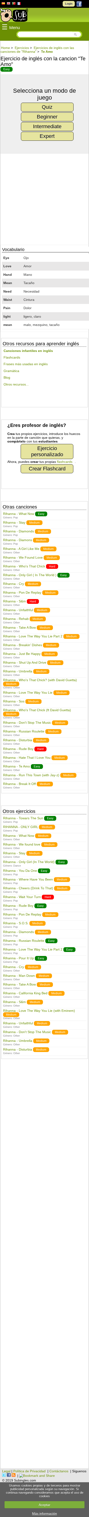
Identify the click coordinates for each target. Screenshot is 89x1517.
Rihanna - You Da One (20, 870)
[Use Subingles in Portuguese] (14, 4)
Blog (7, 377)
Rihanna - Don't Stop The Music (27, 722)
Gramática (11, 371)
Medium (34, 522)
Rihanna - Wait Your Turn (22, 897)
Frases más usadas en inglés (26, 364)
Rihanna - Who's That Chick (24, 566)
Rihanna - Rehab (16, 619)
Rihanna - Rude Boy (18, 749)
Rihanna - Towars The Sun (23, 818)
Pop (15, 517)
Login (68, 3)
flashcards (64, 462)
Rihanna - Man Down (19, 976)
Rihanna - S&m (14, 601)
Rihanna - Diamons (17, 540)
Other (16, 552)
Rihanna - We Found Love (23, 557)
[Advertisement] (44, 1266)
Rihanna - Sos (13, 701)
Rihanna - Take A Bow (19, 627)
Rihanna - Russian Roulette (23, 731)
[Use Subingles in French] (19, 4)
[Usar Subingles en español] (3, 4)
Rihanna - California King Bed (25, 993)
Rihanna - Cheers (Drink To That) (28, 888)
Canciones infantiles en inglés (28, 351)
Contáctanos (58, 1471)
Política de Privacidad (29, 1471)
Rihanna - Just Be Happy (22, 654)
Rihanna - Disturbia (17, 740)
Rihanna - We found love (21, 844)
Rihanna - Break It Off (19, 784)
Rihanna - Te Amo (16, 766)
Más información (44, 1513)
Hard (52, 566)
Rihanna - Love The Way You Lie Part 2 (32, 636)
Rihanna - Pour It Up (18, 958)
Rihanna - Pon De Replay (22, 592)
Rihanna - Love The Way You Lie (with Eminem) (39, 1011)
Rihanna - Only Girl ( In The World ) (29, 575)
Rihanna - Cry (13, 584)
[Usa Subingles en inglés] (8, 4)
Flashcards (12, 357)
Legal (6, 1471)
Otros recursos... (16, 384)
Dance (17, 865)
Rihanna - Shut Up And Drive (24, 662)
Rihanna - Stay (14, 522)
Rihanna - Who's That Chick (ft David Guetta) (37, 710)
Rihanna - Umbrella (17, 671)
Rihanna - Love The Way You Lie (27, 692)
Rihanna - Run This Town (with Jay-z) (31, 775)
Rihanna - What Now (18, 514)
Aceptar (44, 1505)
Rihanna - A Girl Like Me (21, 549)
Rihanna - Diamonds (18, 531)
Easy (6, 69)
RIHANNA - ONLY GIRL (20, 827)
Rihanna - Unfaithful (18, 610)
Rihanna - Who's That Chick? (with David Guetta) (40, 680)
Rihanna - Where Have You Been (28, 879)
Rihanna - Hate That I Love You (27, 757)
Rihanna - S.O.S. (15, 923)
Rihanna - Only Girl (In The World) (29, 862)
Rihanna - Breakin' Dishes (23, 645)
